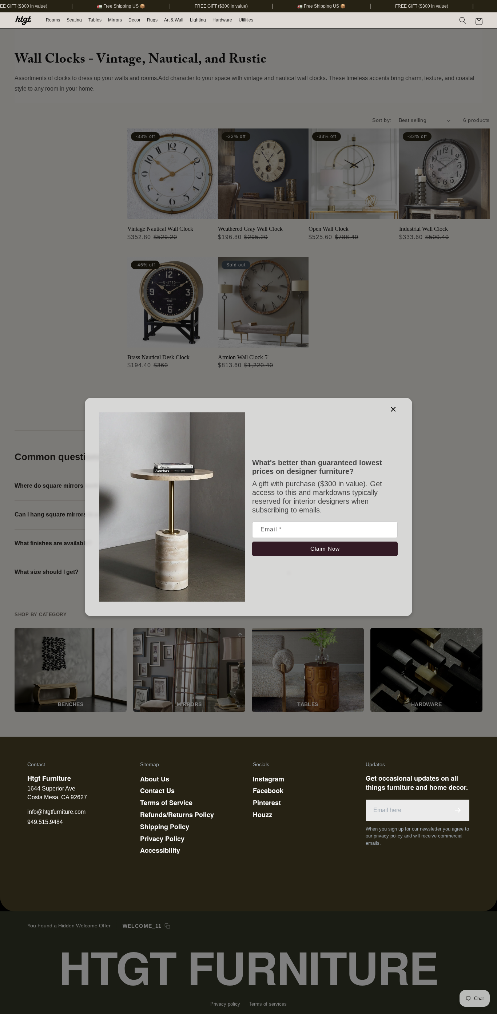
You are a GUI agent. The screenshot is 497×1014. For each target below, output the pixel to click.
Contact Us (157, 790)
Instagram (268, 779)
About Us (154, 779)
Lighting (198, 20)
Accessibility (160, 850)
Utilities (246, 20)
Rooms (53, 20)
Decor (134, 20)
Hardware (222, 20)
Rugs (152, 20)
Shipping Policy (164, 826)
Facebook (268, 790)
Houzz (262, 814)
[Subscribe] (457, 810)
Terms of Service (166, 802)
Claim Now (325, 549)
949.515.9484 (45, 822)
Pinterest (267, 802)
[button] (53, 20)
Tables (95, 20)
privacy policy (388, 836)
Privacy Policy (162, 838)
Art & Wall (173, 20)
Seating (74, 20)
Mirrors (115, 20)
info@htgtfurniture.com (56, 812)
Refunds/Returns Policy (177, 814)
